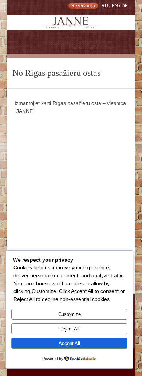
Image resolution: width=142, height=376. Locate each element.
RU (105, 5)
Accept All (69, 343)
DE (125, 5)
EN (115, 5)
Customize (69, 314)
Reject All (69, 329)
